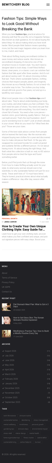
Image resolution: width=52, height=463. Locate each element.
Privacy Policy (8, 282)
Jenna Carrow (10, 222)
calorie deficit (42, 438)
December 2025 (27, 388)
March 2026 (27, 374)
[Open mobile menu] (49, 4)
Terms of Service (9, 278)
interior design (21, 433)
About (4, 273)
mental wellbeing (10, 424)
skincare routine (25, 416)
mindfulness (23, 424)
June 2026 (27, 360)
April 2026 (27, 369)
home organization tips (12, 438)
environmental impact (40, 429)
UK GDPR (6, 287)
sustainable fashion (11, 420)
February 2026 (27, 379)
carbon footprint (25, 442)
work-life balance (10, 416)
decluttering (25, 420)
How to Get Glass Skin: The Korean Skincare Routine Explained (28, 319)
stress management (41, 420)
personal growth (38, 424)
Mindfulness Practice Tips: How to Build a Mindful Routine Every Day (31, 332)
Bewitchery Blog (15, 4)
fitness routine (29, 438)
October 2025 (27, 397)
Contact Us (7, 291)
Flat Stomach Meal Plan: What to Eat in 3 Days (31, 305)
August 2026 (27, 351)
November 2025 (27, 393)
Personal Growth (9, 219)
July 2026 (27, 355)
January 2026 (27, 383)
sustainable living (10, 442)
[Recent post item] (6, 307)
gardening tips (9, 429)
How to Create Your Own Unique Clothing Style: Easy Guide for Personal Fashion (24, 228)
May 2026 (27, 365)
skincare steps (23, 429)
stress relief (8, 433)
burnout (38, 442)
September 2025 (27, 402)
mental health (34, 433)
